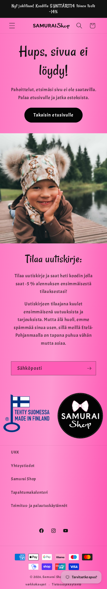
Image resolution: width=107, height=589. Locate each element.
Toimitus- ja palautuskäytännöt (39, 505)
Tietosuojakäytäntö (66, 584)
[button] (12, 25)
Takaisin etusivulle (53, 115)
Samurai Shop (23, 479)
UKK (15, 452)
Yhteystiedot (23, 465)
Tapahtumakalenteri (29, 492)
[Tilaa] (89, 368)
